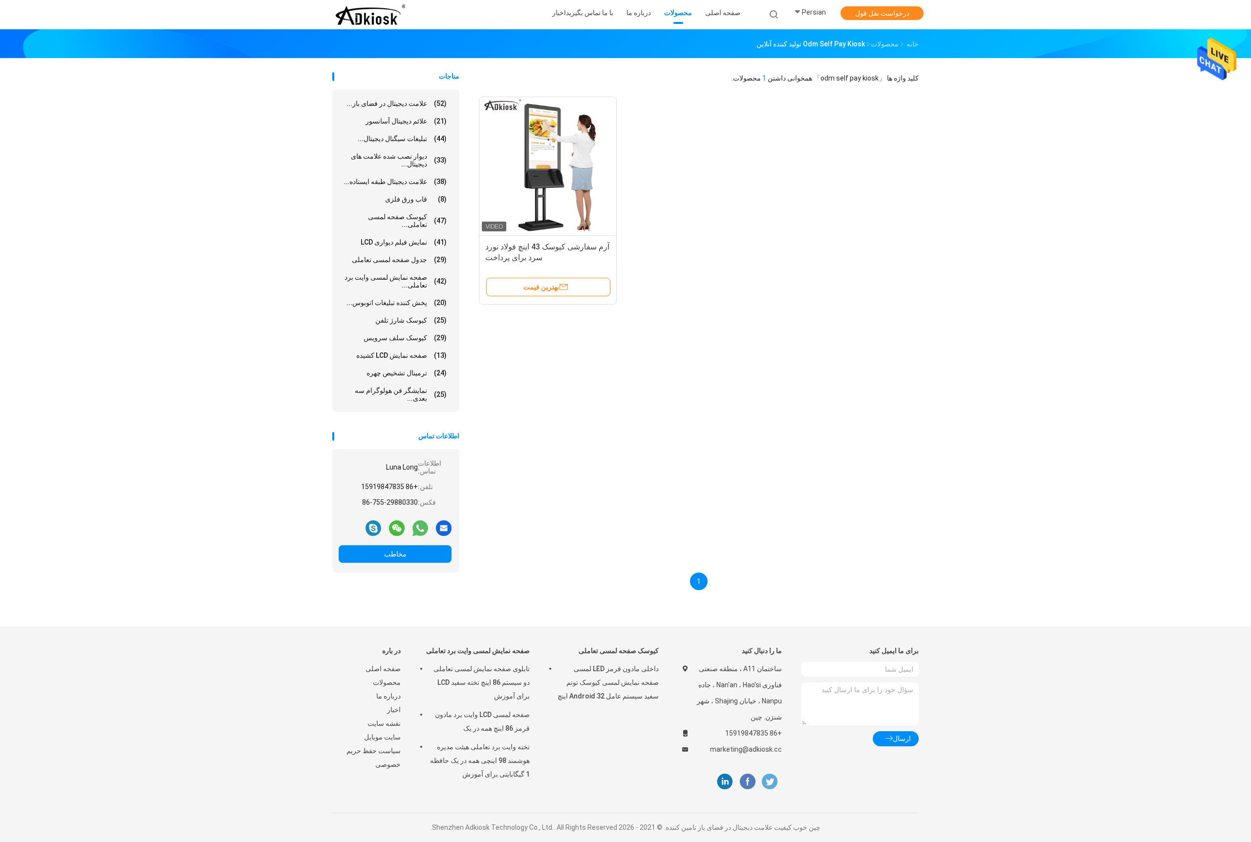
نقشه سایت (384, 723)
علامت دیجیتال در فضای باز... (396, 103)
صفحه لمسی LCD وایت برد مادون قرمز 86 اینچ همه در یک (482, 721)
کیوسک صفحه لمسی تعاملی (619, 651)
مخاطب (395, 554)
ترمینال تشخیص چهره (407, 373)
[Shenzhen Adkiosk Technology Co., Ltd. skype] (373, 527)
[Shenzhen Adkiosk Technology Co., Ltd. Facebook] (747, 781)
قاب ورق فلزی (416, 199)
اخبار (394, 710)
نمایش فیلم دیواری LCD (404, 242)
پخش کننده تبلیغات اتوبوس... (396, 303)
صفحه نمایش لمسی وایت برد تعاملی (478, 651)
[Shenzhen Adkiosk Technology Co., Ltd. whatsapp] (420, 527)
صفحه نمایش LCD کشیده (401, 355)
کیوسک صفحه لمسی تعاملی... (407, 220)
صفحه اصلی (383, 669)
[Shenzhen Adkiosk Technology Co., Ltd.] (370, 14)
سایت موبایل (382, 737)
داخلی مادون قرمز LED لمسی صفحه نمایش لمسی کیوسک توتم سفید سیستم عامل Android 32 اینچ (608, 682)
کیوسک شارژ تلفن (411, 320)
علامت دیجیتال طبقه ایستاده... (395, 181)
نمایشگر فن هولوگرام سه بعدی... (401, 394)
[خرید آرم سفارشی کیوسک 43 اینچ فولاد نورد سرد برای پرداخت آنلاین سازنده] (547, 165)
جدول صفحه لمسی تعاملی (399, 260)
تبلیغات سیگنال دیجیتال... (402, 139)
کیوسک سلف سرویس (405, 338)
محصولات (387, 682)
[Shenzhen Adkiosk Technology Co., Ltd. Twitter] (769, 781)
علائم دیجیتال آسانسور (406, 121)
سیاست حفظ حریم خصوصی (373, 757)
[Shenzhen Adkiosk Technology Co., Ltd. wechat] (397, 527)
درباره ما (388, 696)
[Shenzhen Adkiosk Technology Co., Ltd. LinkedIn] (725, 781)
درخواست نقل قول (882, 13)
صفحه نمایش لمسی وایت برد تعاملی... (396, 281)
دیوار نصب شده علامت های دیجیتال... (399, 160)
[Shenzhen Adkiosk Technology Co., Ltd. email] (444, 527)
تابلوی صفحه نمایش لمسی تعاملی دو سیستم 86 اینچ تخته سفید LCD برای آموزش (481, 682)
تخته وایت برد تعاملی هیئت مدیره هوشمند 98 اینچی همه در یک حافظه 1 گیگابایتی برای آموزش (480, 760)
